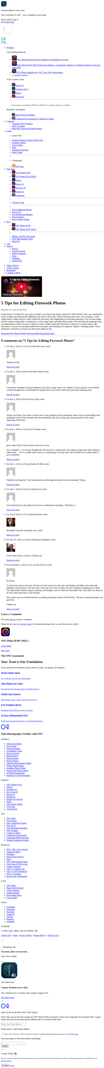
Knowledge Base (13, 895)
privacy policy (26, 624)
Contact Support (13, 866)
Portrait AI (10, 797)
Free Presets (11, 821)
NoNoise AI (11, 789)
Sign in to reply (13, 367)
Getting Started (12, 893)
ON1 (11, 931)
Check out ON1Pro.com (16, 864)
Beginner (5, 333)
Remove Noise (12, 753)
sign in (12, 619)
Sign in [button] (9, 246)
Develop (40, 333)
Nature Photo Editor (15, 766)
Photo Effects (12, 756)
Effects (9, 787)
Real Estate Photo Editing (17, 770)
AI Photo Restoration (15, 773)
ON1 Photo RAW (16, 333)
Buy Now (5, 650)
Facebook (10, 907)
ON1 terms (74, 1034)
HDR (8, 802)
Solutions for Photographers (18, 775)
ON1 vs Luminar (13, 874)
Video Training (12, 890)
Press (8, 859)
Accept (5, 1065)
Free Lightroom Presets (16, 823)
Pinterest (10, 919)
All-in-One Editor (14, 744)
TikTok (9, 917)
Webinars (10, 854)
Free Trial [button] (10, 169)
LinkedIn (10, 921)
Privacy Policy (25, 935)
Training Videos (13, 852)
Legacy (52, 333)
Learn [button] (9, 131)
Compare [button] (10, 121)
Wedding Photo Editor (16, 768)
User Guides (11, 898)
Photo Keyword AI (14, 799)
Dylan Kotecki (30, 333)
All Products (11, 809)
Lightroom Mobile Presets (17, 838)
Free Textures (12, 830)
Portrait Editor (12, 758)
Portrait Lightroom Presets (17, 840)
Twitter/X (10, 914)
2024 (46, 333)
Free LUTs (11, 825)
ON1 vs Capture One (15, 869)
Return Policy (40, 935)
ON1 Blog (11, 885)
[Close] (6, 43)
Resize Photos (12, 761)
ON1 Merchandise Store (16, 861)
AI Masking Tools (14, 751)
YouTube (10, 912)
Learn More (6, 646)
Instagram (10, 909)
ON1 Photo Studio (14, 804)
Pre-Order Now (7, 22)
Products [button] (10, 47)
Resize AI (10, 794)
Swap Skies (11, 746)
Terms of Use (53, 935)
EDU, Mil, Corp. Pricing (17, 849)
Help (15, 935)
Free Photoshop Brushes (16, 828)
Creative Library (13, 833)
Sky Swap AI (12, 792)
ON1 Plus (10, 806)
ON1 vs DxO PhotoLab (16, 871)
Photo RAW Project (15, 857)
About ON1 (6, 935)
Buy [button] (8, 222)
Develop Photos (13, 748)
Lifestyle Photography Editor (18, 763)
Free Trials (11, 818)
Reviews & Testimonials (16, 876)
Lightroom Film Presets (16, 835)
